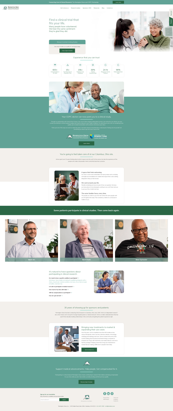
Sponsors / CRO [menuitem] (87, 8)
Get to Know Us (89, 349)
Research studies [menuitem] (75, 8)
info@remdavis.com (110, 406)
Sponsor (171, 13)
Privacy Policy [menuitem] (106, 397)
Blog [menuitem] (103, 8)
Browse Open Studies (86, 382)
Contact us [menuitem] (110, 8)
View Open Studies (67, 50)
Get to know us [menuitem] (64, 8)
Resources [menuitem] (96, 8)
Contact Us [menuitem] (116, 400)
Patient (171, 21)
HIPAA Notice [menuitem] (106, 399)
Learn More (118, 2)
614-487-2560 (100, 406)
